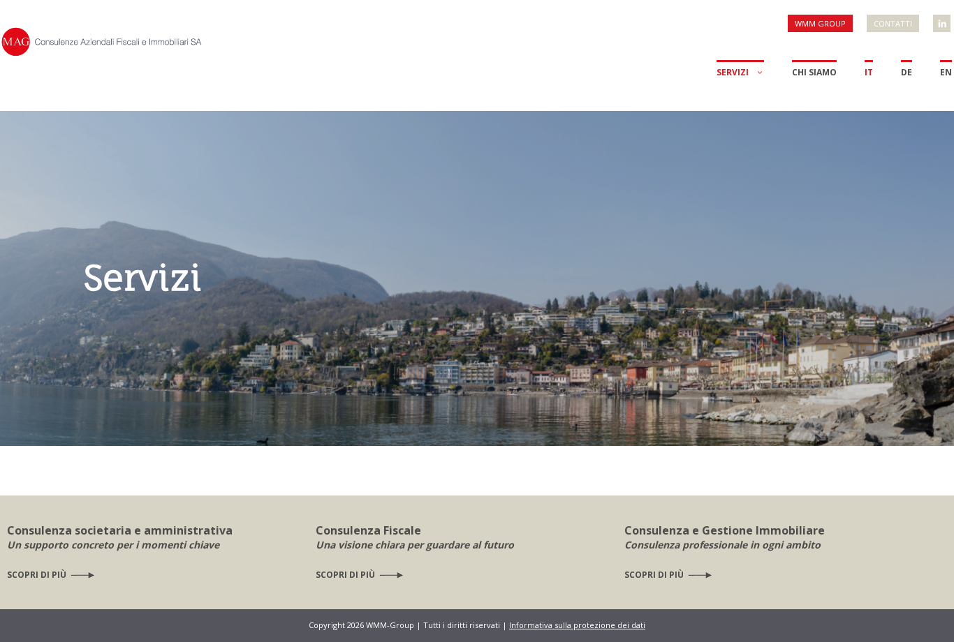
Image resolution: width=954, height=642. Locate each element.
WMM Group (820, 23)
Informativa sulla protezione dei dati (577, 625)
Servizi (733, 72)
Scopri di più (36, 575)
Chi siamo (814, 72)
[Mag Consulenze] (101, 40)
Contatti (893, 23)
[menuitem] (869, 85)
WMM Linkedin (943, 17)
